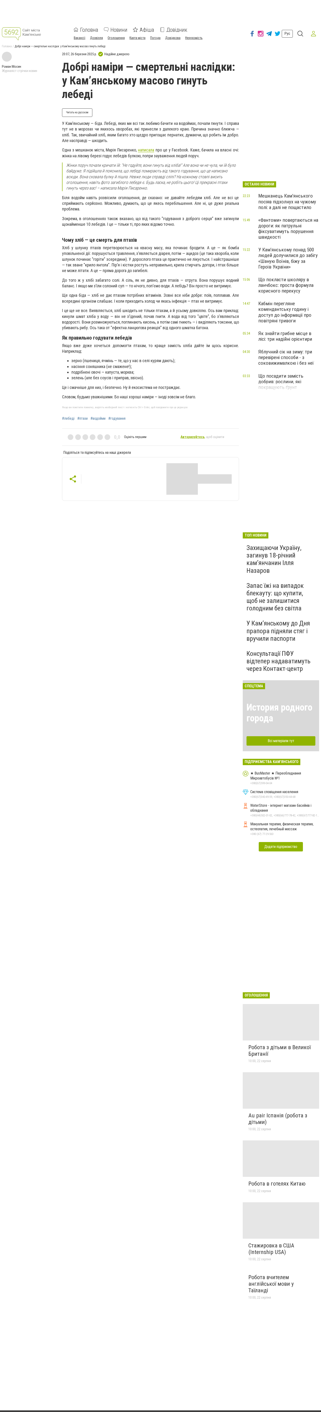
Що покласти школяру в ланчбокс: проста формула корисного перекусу (285, 285)
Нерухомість (194, 38)
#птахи (82, 418)
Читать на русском (77, 112)
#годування (116, 418)
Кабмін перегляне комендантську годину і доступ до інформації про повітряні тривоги (284, 312)
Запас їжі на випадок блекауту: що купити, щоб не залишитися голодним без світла (275, 597)
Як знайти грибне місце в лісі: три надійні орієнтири (285, 336)
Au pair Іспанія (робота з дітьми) (277, 1118)
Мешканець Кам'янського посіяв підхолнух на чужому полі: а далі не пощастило (287, 201)
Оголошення (116, 38)
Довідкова (172, 38)
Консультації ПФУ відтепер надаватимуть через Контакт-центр (278, 661)
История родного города (279, 713)
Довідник (176, 29)
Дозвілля (96, 38)
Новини (118, 29)
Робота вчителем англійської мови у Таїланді (271, 1283)
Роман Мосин (11, 66)
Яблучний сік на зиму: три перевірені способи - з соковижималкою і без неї (286, 357)
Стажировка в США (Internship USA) (271, 1248)
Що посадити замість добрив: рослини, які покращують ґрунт (280, 381)
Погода (155, 38)
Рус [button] (287, 33)
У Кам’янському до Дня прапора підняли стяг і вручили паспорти (278, 630)
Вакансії (79, 38)
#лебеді (68, 418)
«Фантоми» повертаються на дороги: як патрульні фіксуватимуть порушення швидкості (288, 228)
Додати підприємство (280, 846)
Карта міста (137, 38)
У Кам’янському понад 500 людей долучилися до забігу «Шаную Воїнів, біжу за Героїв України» (288, 258)
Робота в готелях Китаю (276, 1183)
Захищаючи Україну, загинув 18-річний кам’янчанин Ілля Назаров (274, 559)
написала (146, 149)
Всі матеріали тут (281, 741)
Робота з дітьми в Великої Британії (279, 1050)
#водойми (98, 418)
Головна (89, 29)
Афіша (147, 29)
